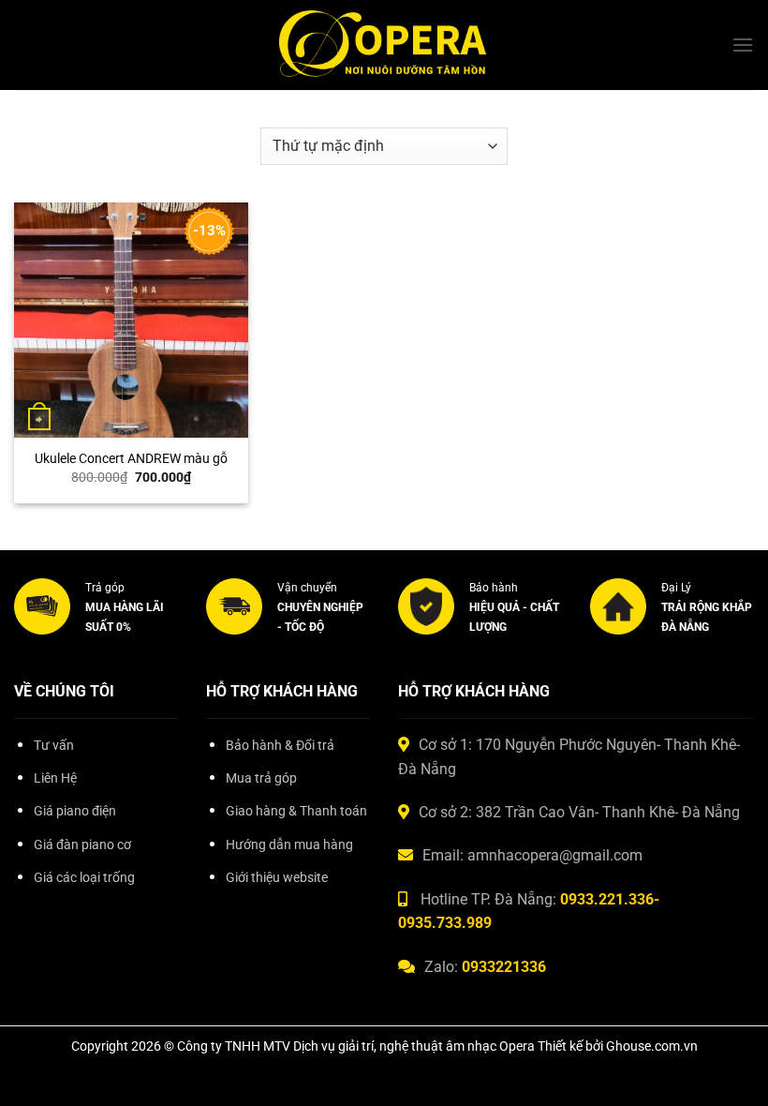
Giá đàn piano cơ (82, 845)
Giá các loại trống (84, 878)
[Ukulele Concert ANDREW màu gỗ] (131, 319)
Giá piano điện (75, 811)
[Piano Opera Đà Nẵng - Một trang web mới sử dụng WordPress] (384, 45)
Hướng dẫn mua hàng (289, 845)
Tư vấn (54, 746)
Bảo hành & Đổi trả (280, 746)
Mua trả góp (261, 778)
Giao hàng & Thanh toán (296, 811)
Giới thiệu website (277, 878)
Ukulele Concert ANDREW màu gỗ (131, 459)
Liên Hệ (55, 778)
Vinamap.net (56, 920)
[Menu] (742, 44)
